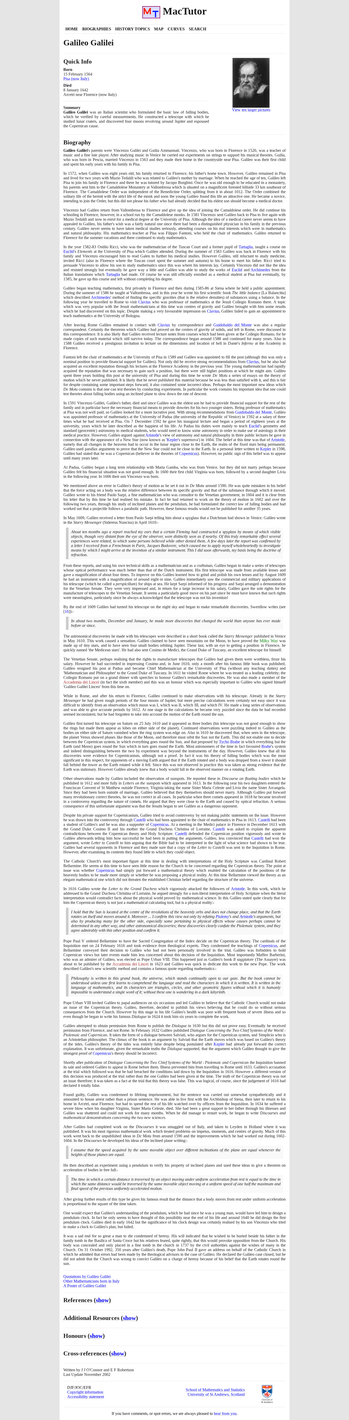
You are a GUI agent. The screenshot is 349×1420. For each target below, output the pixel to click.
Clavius (144, 302)
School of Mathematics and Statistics (215, 1390)
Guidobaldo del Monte (232, 325)
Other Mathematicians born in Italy (91, 1281)
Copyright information (85, 1392)
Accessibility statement (85, 1396)
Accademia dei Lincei (81, 682)
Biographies (96, 29)
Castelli (140, 820)
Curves (176, 29)
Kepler (172, 440)
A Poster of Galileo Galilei (84, 1286)
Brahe (266, 746)
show (102, 1300)
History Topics (132, 29)
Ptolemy (222, 916)
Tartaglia (246, 247)
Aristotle (152, 435)
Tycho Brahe (229, 742)
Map (159, 29)
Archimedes (260, 270)
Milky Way (269, 641)
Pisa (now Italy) (76, 79)
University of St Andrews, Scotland (216, 1394)
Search (197, 29)
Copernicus (188, 453)
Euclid (68, 251)
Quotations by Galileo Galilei (87, 1276)
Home (71, 29)
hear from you (225, 1413)
